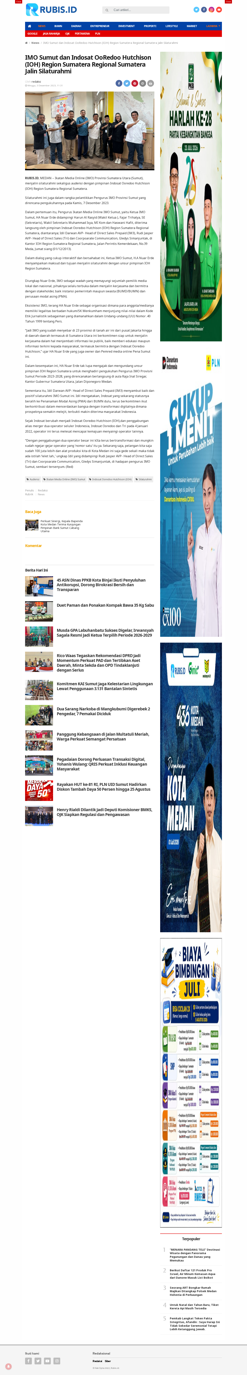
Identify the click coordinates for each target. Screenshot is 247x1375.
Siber (108, 1361)
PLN (97, 33)
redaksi (36, 81)
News (41, 26)
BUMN (58, 26)
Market (192, 26)
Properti (150, 26)
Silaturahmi (145, 479)
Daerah (76, 26)
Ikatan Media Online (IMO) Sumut (66, 479)
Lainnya (211, 26)
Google (32, 33)
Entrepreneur (99, 26)
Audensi (34, 479)
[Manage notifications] (8, 1366)
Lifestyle (172, 26)
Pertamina (82, 33)
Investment (126, 26)
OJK (67, 33)
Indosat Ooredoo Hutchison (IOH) (112, 479)
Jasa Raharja (51, 33)
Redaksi (43, 490)
